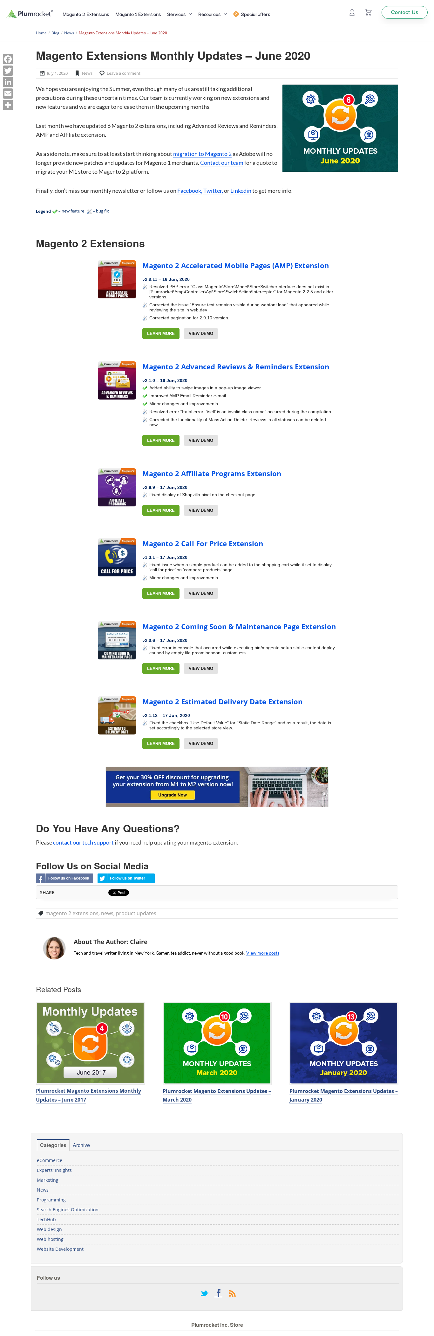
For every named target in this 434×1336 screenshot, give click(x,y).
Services (176, 13)
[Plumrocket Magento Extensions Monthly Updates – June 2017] (90, 1043)
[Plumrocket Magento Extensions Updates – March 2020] (217, 1043)
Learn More (161, 333)
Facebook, (189, 190)
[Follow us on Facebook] (218, 1294)
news (107, 913)
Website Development (60, 1249)
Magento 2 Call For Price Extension (202, 543)
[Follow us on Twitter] (204, 1294)
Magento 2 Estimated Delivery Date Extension (222, 701)
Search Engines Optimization (67, 1210)
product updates (136, 913)
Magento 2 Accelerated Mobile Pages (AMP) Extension (235, 265)
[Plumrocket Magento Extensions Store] (29, 14)
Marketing (47, 1180)
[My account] (352, 12)
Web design (49, 1229)
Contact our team (221, 162)
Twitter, (213, 190)
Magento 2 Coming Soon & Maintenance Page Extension (239, 626)
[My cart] (368, 12)
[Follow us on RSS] (232, 1294)
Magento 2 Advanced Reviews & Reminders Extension (235, 366)
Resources (209, 13)
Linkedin (240, 190)
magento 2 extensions (71, 913)
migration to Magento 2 (202, 153)
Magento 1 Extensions (138, 13)
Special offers (255, 13)
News (87, 73)
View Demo (201, 333)
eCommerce (49, 1160)
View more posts (262, 953)
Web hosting (50, 1239)
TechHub (46, 1219)
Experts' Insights (54, 1170)
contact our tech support (83, 842)
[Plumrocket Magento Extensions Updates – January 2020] (343, 1043)
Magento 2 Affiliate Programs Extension (211, 473)
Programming (51, 1200)
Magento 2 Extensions (86, 13)
